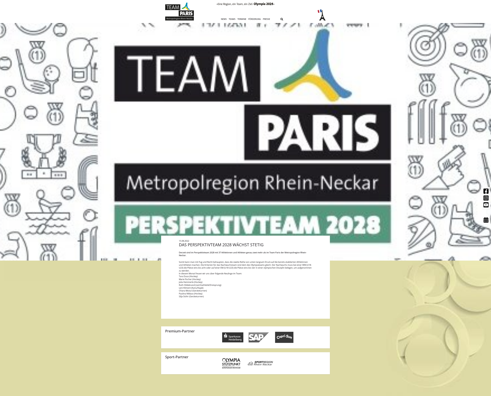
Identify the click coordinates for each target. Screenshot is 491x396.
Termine (241, 19)
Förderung (254, 19)
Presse (266, 19)
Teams (232, 19)
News (224, 19)
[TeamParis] (185, 11)
